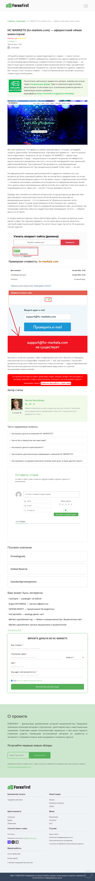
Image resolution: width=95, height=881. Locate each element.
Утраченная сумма (19, 654)
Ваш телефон (17, 645)
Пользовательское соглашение (61, 840)
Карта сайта (53, 834)
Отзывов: (11, 41)
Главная (11, 21)
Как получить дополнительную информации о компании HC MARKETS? (42, 454)
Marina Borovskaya (34, 400)
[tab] (47, 433)
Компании (20, 21)
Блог (50, 823)
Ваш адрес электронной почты (24, 672)
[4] (68, 504)
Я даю (28, 680)
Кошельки (11, 817)
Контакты (11, 834)
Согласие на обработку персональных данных (66, 844)
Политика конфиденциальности (19, 767)
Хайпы (51, 806)
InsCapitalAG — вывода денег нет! (26, 614)
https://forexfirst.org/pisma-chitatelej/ (55, 93)
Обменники (12, 823)
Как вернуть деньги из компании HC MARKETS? (32, 434)
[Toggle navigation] (86, 6)
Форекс (52, 800)
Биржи (10, 820)
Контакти (52, 820)
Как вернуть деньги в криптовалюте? (27, 447)
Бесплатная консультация (47, 687)
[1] (59, 504)
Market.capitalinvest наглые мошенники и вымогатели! (37, 624)
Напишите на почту (22, 838)
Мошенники (53, 817)
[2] (62, 504)
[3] (65, 504)
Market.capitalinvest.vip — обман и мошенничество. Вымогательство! (45, 619)
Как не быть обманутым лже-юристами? (29, 440)
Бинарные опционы (56, 803)
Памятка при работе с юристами (55, 383)
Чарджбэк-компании (15, 800)
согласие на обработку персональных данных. (30, 680)
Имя (13, 663)
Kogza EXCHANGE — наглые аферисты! (28, 603)
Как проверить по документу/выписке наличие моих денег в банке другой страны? (47, 461)
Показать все (15, 630)
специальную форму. (40, 84)
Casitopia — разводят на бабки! (25, 598)
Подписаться (40, 755)
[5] (71, 504)
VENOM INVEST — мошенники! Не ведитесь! (31, 609)
